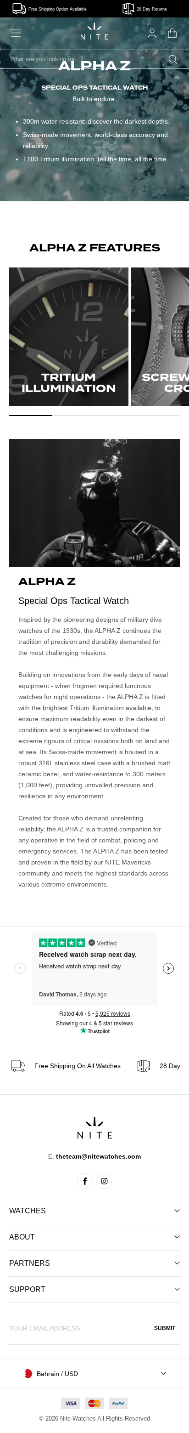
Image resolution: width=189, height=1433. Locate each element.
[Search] (173, 59)
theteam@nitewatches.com (98, 1156)
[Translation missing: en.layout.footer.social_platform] (85, 1181)
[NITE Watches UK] (94, 31)
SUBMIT (164, 1328)
